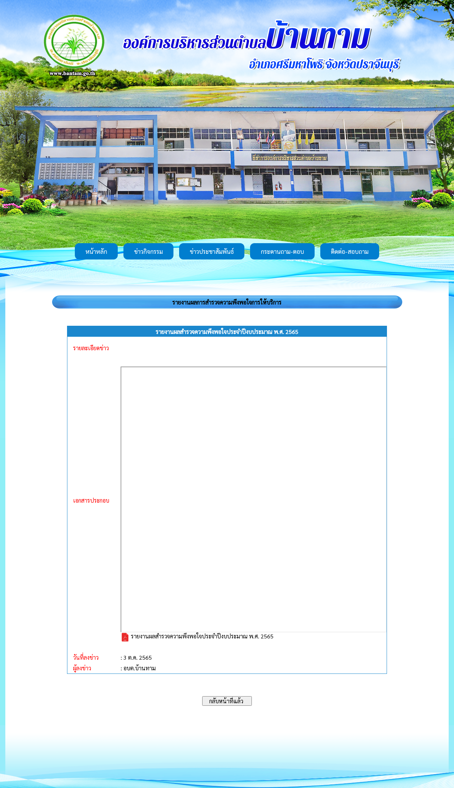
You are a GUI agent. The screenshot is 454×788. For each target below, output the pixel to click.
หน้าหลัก (96, 251)
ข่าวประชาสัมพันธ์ (212, 251)
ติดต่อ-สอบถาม (350, 251)
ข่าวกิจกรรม (148, 251)
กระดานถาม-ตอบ (282, 251)
